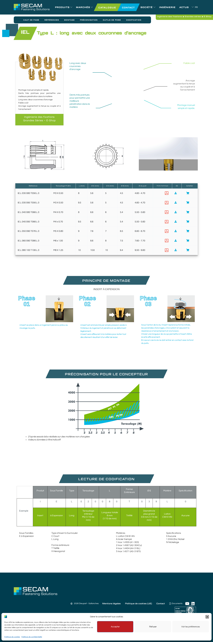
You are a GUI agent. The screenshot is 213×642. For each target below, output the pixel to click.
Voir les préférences (190, 627)
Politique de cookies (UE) (138, 603)
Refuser (153, 627)
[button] (207, 616)
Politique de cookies (12, 637)
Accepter (115, 627)
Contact (160, 603)
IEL (25, 32)
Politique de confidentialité (31, 637)
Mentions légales (111, 603)
